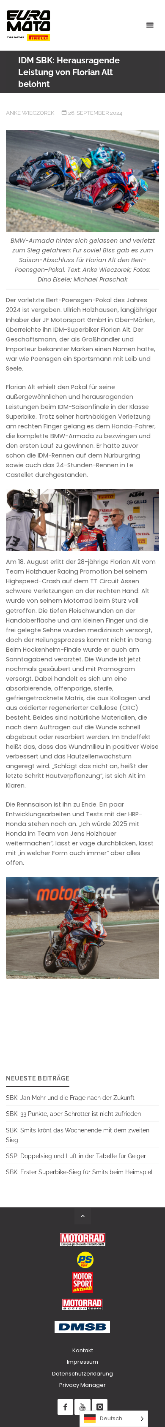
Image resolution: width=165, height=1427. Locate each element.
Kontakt (82, 1350)
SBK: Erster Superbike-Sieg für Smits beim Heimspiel (79, 1171)
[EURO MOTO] (28, 25)
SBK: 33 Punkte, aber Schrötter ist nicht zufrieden (73, 1113)
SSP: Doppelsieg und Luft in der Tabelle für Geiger (76, 1155)
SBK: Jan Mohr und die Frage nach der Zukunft (70, 1097)
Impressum (82, 1362)
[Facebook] (65, 1407)
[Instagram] (99, 1407)
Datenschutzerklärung (82, 1374)
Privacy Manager (82, 1385)
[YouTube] (82, 1407)
